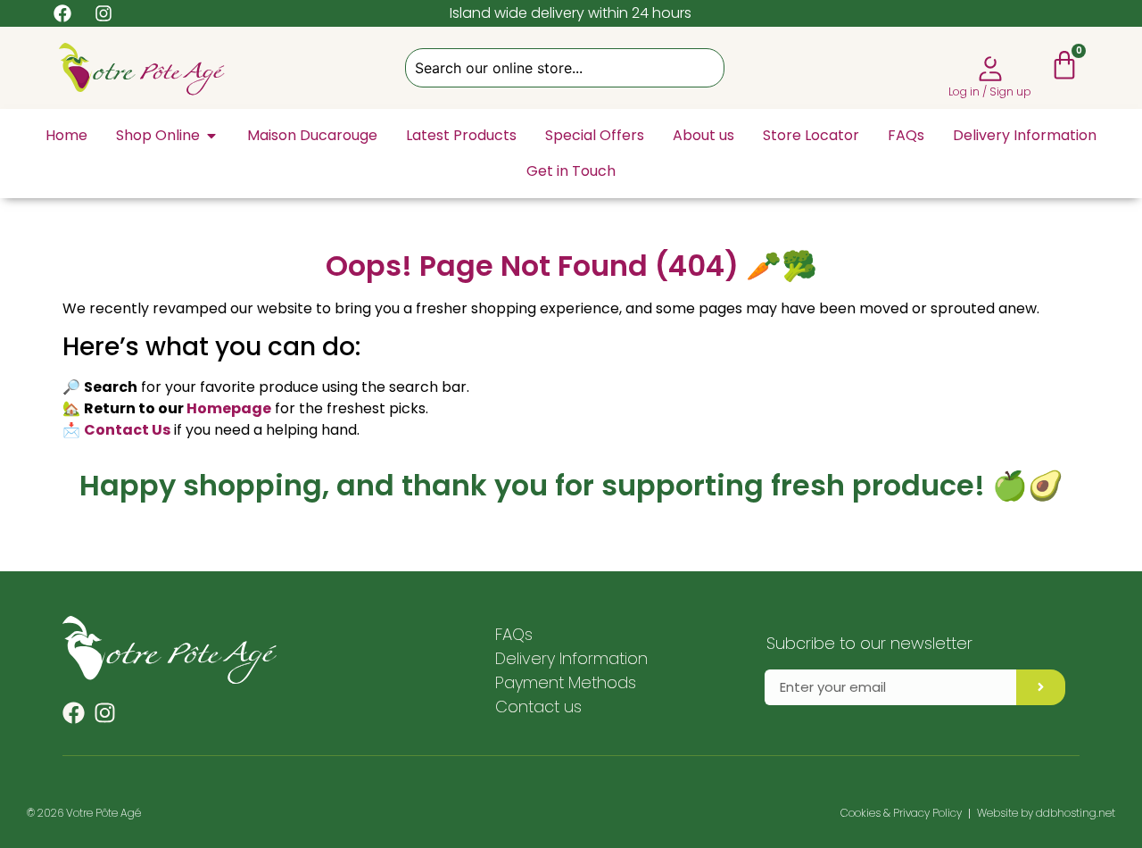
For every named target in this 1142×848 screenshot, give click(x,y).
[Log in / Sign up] (990, 69)
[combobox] (564, 67)
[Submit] (1040, 687)
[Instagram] (105, 713)
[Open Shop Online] (211, 135)
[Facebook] (73, 713)
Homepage (228, 408)
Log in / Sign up (989, 91)
